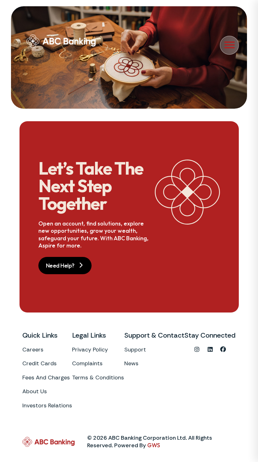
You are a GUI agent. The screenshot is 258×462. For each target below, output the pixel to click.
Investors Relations (47, 405)
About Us (34, 391)
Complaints (87, 363)
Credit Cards (39, 363)
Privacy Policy (90, 349)
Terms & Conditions (98, 377)
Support (135, 349)
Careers (32, 349)
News (131, 363)
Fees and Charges (46, 377)
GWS (153, 445)
